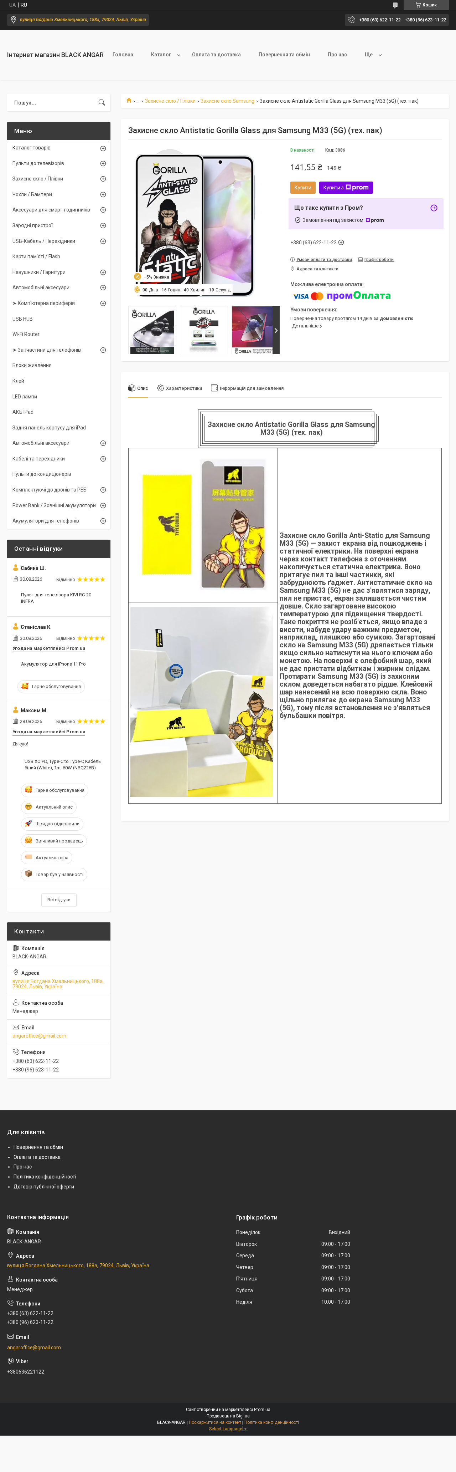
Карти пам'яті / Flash (36, 256)
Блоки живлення (32, 365)
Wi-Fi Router (26, 334)
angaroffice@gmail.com (39, 1036)
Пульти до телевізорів (38, 163)
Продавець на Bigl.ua (228, 1416)
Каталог (161, 54)
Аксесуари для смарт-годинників (51, 210)
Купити (303, 187)
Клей (18, 381)
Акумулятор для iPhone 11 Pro (53, 664)
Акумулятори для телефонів (45, 521)
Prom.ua (262, 1409)
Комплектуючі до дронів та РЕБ (49, 490)
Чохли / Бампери (32, 194)
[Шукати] (101, 102)
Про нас (337, 54)
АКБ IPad (22, 412)
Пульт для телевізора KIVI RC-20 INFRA (56, 598)
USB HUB (22, 319)
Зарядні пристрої (32, 225)
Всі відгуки (59, 899)
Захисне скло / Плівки (170, 101)
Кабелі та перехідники (38, 459)
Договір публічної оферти (44, 1187)
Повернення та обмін (284, 54)
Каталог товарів (31, 148)
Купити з (333, 187)
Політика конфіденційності (45, 1177)
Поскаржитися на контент (215, 1422)
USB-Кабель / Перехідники (43, 241)
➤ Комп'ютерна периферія (43, 303)
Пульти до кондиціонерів (41, 474)
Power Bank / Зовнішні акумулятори (54, 505)
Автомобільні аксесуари (40, 287)
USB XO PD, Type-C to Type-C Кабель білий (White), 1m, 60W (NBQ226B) (63, 764)
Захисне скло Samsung (227, 101)
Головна (123, 54)
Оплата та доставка (216, 54)
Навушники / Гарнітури (39, 272)
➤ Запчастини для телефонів (46, 350)
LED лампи (24, 396)
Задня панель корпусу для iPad (49, 428)
